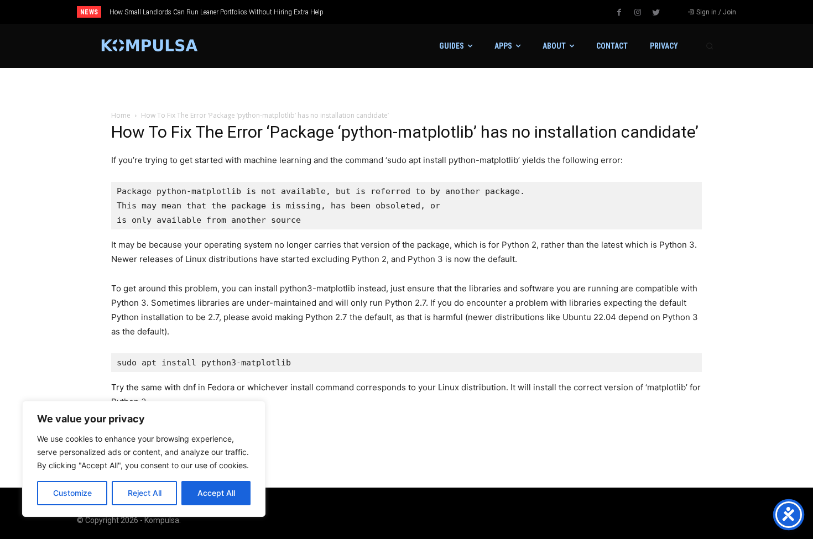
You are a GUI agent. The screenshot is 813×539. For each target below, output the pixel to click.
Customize (72, 493)
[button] (709, 45)
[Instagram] (637, 12)
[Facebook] (619, 12)
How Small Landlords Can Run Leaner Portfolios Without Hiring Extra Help (217, 12)
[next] (443, 12)
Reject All (144, 493)
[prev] (425, 12)
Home (121, 115)
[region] (143, 459)
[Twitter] (656, 12)
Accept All (216, 493)
